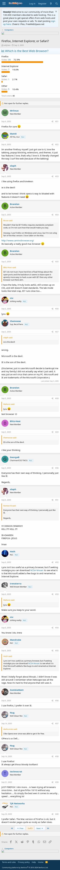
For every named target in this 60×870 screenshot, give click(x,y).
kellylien (6, 45)
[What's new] (51, 3)
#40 (57, 814)
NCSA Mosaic (37, 570)
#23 (57, 176)
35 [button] (6, 59)
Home (40, 862)
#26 (57, 308)
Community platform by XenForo (25, 867)
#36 (57, 700)
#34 (57, 627)
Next (38, 828)
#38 (57, 756)
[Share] (52, 121)
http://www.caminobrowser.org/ (17, 240)
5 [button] (5, 89)
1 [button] (5, 79)
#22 (57, 144)
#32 (57, 562)
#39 (57, 782)
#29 (57, 432)
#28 (57, 398)
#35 (57, 650)
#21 (57, 121)
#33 (57, 594)
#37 (57, 723)
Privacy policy (24, 862)
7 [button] (5, 69)
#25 (57, 261)
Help (34, 862)
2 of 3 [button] (30, 828)
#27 (57, 332)
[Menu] (4, 3)
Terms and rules (9, 862)
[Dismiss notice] (55, 11)
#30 (57, 468)
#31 (57, 500)
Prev (21, 828)
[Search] (56, 3)
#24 (57, 214)
